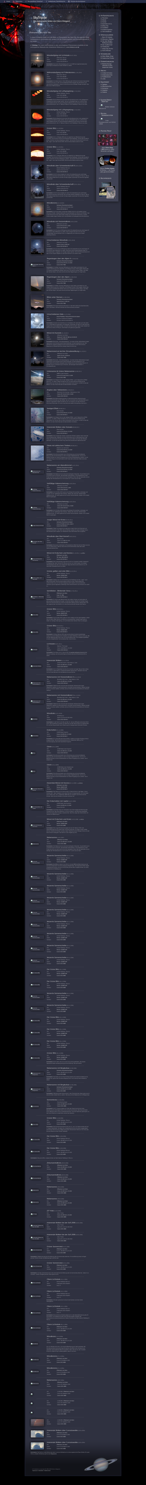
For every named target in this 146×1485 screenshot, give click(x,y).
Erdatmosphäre (107, 30)
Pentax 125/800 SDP (62, 859)
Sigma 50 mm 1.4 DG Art (63, 301)
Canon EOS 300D (61, 825)
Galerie (104, 92)
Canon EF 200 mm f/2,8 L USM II (65, 524)
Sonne (104, 22)
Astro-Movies (106, 50)
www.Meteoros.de (71, 47)
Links (103, 79)
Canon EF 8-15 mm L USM (63, 225)
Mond (104, 20)
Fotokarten (105, 47)
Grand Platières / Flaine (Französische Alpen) (68, 316)
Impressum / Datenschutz (56, 1)
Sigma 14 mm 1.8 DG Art (63, 244)
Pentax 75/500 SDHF (62, 575)
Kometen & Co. (107, 24)
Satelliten (105, 28)
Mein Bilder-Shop (107, 56)
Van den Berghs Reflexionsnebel (107, 42)
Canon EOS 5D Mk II (62, 339)
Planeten (105, 18)
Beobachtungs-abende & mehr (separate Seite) (107, 65)
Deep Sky (105, 26)
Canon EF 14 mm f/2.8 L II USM (65, 375)
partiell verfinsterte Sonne (77, 652)
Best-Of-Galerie (107, 37)
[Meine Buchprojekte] (108, 198)
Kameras (105, 88)
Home (8, 1)
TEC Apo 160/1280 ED (62, 557)
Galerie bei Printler (108, 58)
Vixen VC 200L (60, 595)
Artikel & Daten (107, 73)
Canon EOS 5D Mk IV (62, 171)
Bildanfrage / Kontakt (35, 1)
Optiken (104, 84)
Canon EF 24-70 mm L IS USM (64, 262)
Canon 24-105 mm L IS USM (64, 664)
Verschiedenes (107, 31)
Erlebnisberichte (107, 75)
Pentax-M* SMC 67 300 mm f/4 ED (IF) (67, 337)
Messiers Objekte (107, 39)
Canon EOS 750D (61, 264)
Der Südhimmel (107, 45)
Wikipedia (53, 1453)
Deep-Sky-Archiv (107, 49)
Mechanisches (107, 86)
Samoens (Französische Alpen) (65, 205)
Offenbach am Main (62, 555)
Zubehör (104, 90)
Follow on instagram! (78, 1)
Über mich (19, 1)
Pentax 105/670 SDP (62, 613)
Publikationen (106, 77)
